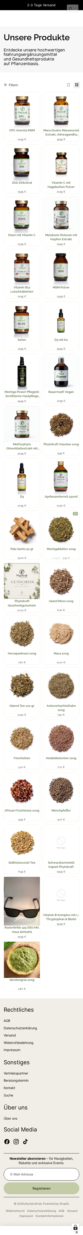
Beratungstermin (16, 1080)
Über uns (10, 1118)
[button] (72, 8)
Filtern (13, 85)
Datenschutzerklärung (20, 1028)
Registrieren (41, 1188)
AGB (7, 1021)
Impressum (12, 1050)
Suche (8, 1095)
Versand (10, 1035)
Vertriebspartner (16, 1073)
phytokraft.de (33, 1203)
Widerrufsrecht (15, 1211)
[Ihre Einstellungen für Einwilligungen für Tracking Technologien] (75, 1227)
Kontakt (9, 1088)
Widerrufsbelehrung (18, 1043)
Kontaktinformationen (50, 1216)
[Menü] (5, 18)
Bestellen (23, 116)
